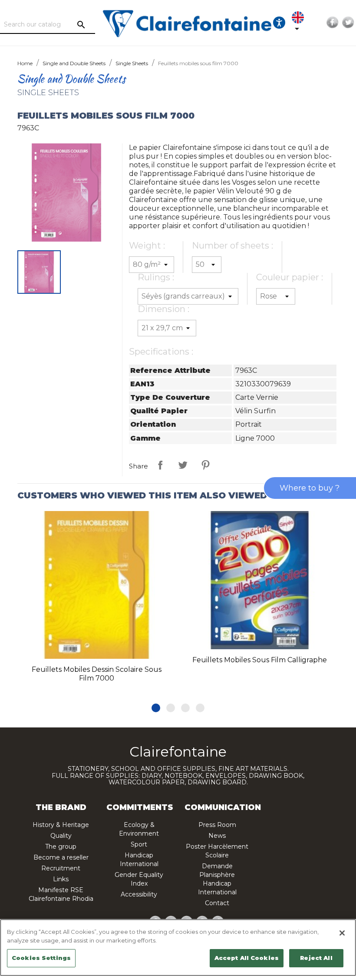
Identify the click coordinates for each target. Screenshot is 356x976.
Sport (139, 844)
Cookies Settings (41, 957)
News (217, 836)
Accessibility (139, 894)
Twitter (348, 23)
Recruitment (60, 868)
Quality (61, 836)
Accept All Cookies (246, 957)
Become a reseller (61, 857)
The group (60, 846)
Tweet (182, 465)
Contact (217, 903)
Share (160, 465)
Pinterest (205, 465)
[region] (178, 947)
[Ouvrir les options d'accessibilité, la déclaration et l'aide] (279, 23)
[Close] (342, 933)
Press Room (217, 825)
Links (61, 879)
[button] (155, 707)
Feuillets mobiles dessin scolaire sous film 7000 (97, 673)
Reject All (316, 957)
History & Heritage (61, 825)
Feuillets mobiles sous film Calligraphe (259, 660)
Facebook (333, 23)
